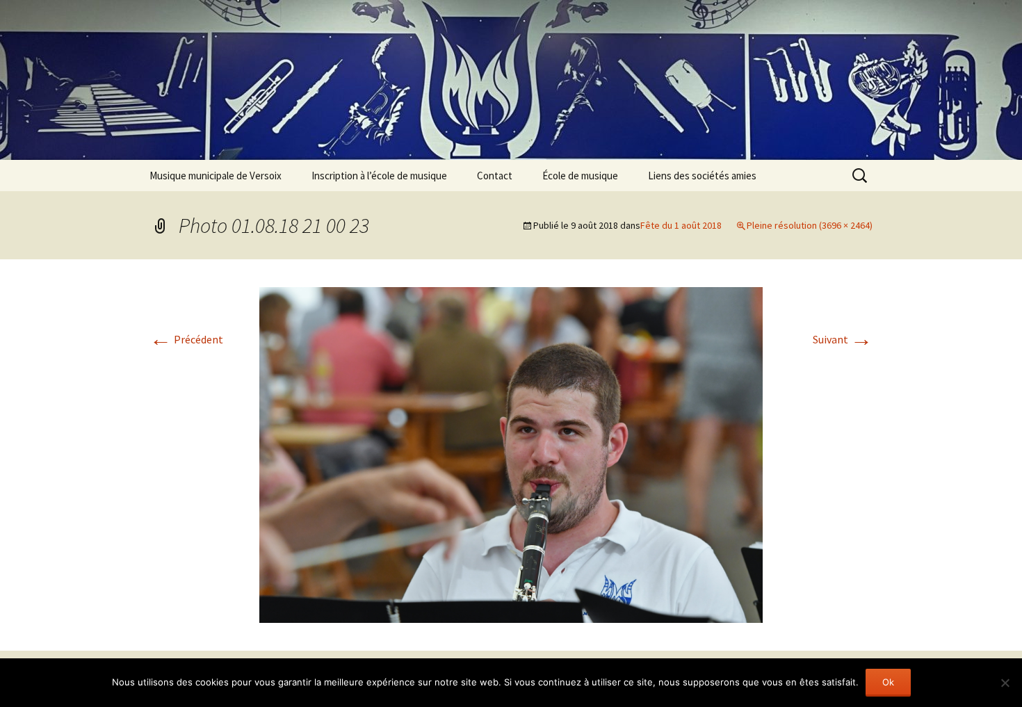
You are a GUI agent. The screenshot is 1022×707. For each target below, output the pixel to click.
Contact (494, 175)
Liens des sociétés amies (702, 175)
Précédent (186, 339)
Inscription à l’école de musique (379, 175)
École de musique (580, 175)
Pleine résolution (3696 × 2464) (810, 225)
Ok (888, 682)
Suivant (843, 339)
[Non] (1005, 683)
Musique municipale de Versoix (215, 175)
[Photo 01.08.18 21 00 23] (511, 453)
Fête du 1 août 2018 (681, 225)
